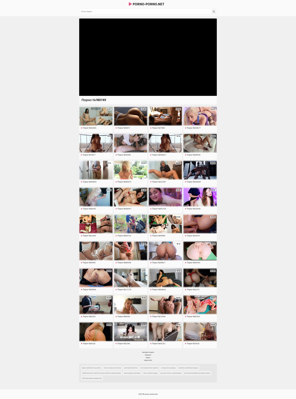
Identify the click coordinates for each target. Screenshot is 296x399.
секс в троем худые (150, 373)
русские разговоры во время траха (197, 373)
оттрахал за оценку (168, 368)
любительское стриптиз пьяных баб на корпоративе (101, 373)
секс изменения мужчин (149, 368)
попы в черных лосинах (112, 368)
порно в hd (148, 360)
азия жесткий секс (131, 368)
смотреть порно (148, 352)
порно (148, 357)
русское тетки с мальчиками (171, 373)
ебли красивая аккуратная (92, 378)
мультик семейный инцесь (188, 368)
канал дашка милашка (132, 373)
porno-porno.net (148, 4)
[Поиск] (214, 11)
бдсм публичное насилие (91, 368)
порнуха (148, 355)
